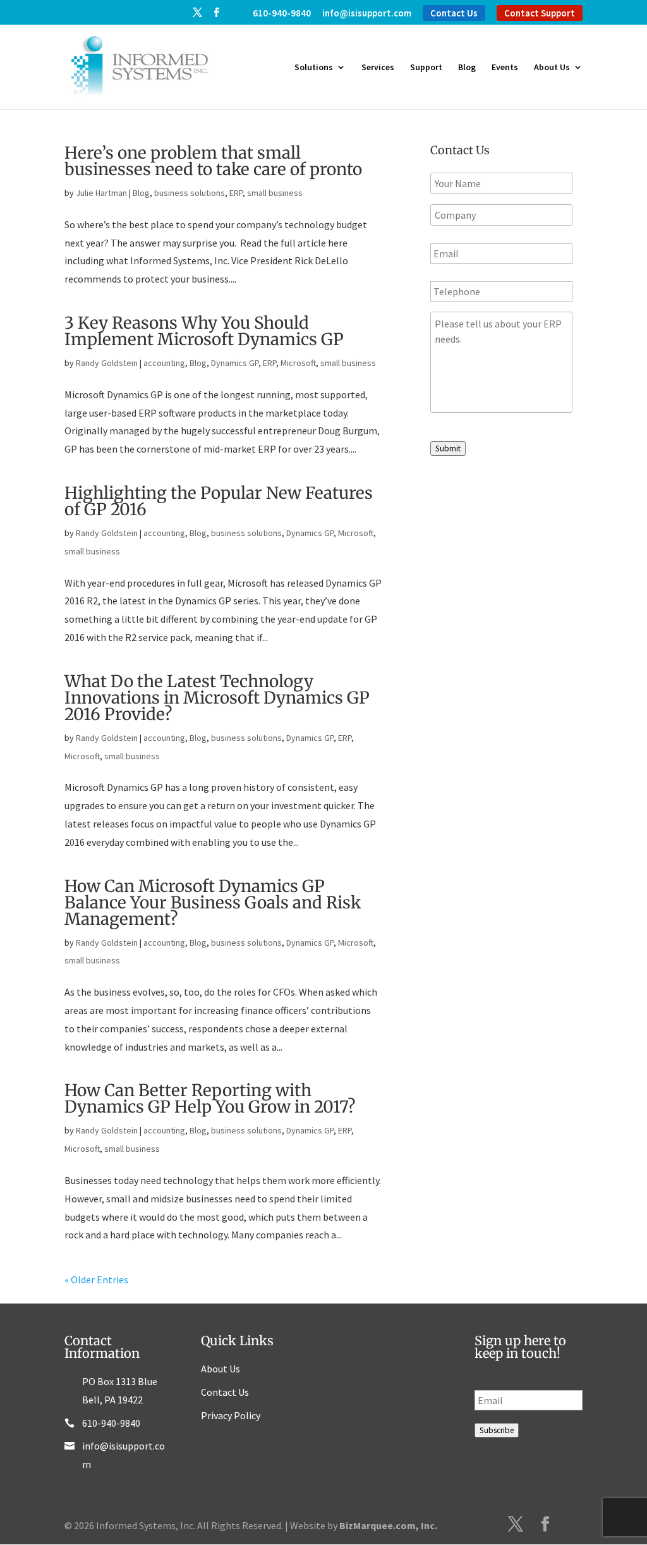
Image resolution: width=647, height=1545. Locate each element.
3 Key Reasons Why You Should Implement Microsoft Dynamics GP (204, 331)
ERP (236, 192)
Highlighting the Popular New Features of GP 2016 (218, 501)
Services (377, 68)
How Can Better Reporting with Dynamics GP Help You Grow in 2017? (210, 1098)
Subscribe (497, 1430)
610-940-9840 (282, 13)
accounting (164, 363)
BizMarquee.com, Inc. (388, 1525)
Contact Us (454, 13)
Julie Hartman (101, 192)
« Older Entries (96, 1279)
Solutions (313, 68)
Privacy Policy (230, 1415)
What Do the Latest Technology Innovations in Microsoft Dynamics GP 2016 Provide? (217, 697)
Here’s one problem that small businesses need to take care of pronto (213, 161)
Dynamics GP (234, 363)
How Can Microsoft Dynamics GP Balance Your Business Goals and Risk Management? (212, 902)
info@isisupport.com (366, 13)
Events (505, 68)
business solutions (189, 192)
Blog (467, 68)
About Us (552, 68)
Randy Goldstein (107, 363)
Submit (448, 448)
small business (275, 192)
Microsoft (298, 363)
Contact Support (539, 13)
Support (426, 68)
